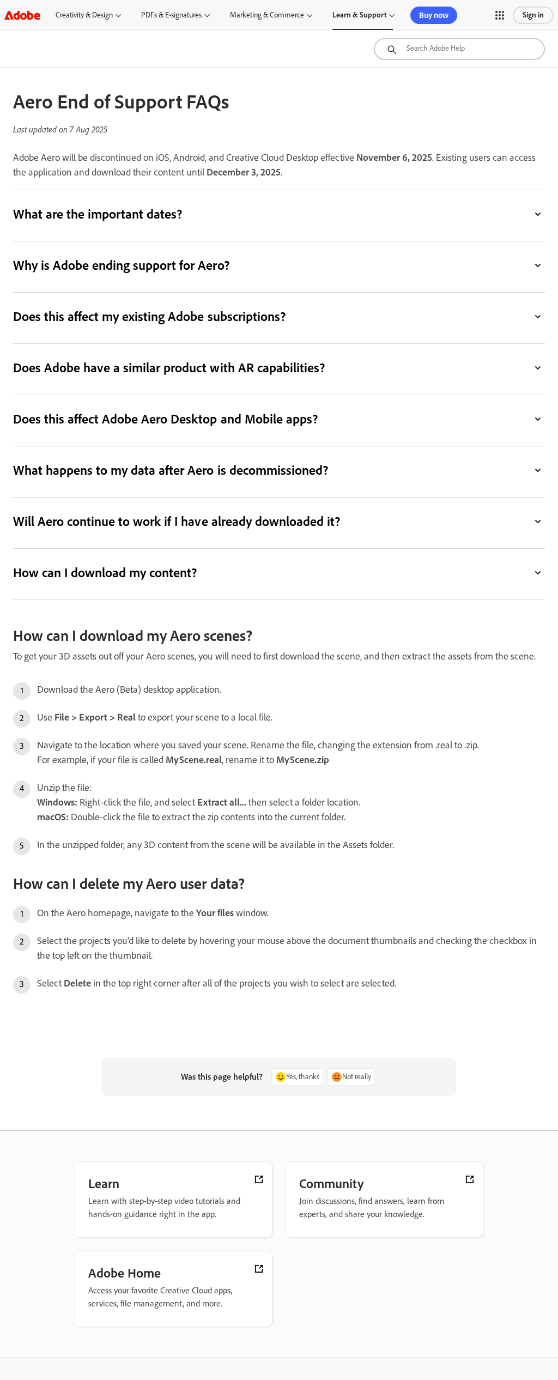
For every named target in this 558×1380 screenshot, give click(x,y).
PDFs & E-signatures (171, 15)
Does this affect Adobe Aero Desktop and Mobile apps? (165, 419)
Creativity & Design (84, 15)
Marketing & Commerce (267, 15)
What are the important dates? (97, 214)
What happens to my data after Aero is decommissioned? (170, 470)
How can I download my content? (105, 572)
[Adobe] (22, 15)
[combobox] (459, 49)
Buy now (433, 15)
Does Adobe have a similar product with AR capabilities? (169, 368)
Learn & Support (359, 15)
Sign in (533, 15)
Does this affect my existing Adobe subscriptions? (149, 316)
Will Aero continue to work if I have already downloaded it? (176, 521)
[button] (499, 15)
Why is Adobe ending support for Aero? (121, 265)
